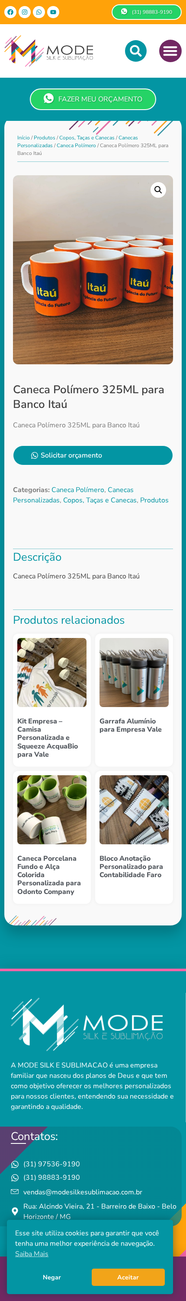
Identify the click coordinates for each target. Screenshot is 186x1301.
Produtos (44, 137)
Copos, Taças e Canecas (87, 137)
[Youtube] (53, 12)
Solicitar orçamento (71, 455)
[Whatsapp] (39, 12)
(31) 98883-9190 (152, 12)
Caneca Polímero (76, 145)
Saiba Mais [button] (31, 1254)
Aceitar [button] (128, 1277)
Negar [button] (52, 1277)
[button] (136, 51)
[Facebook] (10, 12)
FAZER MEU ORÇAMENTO (100, 99)
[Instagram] (25, 12)
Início (23, 137)
